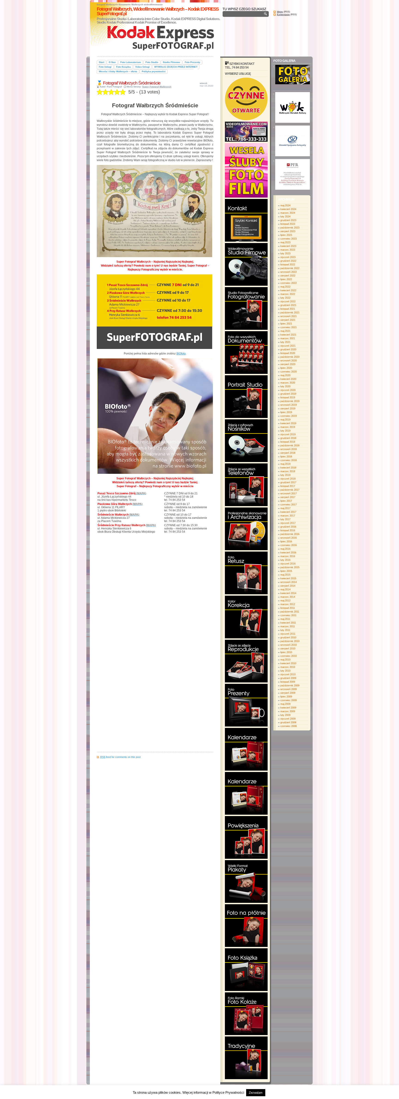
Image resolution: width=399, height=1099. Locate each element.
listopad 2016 (287, 530)
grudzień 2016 (288, 526)
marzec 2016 (287, 556)
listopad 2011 (287, 608)
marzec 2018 (287, 471)
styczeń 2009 (288, 718)
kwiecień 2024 (288, 209)
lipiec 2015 (286, 571)
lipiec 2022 (286, 279)
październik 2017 (289, 489)
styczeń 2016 (288, 563)
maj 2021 (285, 331)
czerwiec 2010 (288, 656)
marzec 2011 (287, 626)
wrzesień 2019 (288, 404)
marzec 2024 (287, 212)
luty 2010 (285, 670)
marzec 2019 (287, 427)
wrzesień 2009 (288, 689)
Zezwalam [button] (256, 1092)
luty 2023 (285, 253)
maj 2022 (285, 286)
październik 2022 (289, 268)
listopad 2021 (287, 308)
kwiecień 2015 (288, 578)
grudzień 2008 (288, 722)
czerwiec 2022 (288, 283)
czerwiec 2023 (288, 238)
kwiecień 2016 (288, 552)
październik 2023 (289, 227)
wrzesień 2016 (288, 537)
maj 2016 (285, 548)
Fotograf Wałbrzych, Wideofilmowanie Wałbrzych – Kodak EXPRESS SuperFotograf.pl (157, 11)
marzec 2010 (287, 667)
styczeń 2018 (288, 478)
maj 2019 (285, 419)
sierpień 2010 (287, 648)
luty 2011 (285, 630)
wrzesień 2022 (288, 271)
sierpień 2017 (287, 497)
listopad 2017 (287, 486)
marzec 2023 (287, 249)
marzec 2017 (287, 515)
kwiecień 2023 (288, 246)
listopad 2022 (287, 264)
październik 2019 (289, 401)
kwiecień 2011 (288, 622)
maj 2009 (285, 704)
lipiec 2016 (286, 541)
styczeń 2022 (288, 301)
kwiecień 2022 (288, 290)
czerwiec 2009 (288, 700)
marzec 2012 (287, 604)
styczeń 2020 (288, 390)
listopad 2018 (287, 441)
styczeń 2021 (288, 345)
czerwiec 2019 (288, 415)
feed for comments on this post (120, 757)
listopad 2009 (287, 681)
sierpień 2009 (287, 692)
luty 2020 (285, 386)
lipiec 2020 (286, 367)
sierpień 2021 (287, 319)
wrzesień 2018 (288, 449)
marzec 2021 (287, 338)
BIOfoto (181, 353)
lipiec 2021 (286, 323)
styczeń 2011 (287, 633)
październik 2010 (289, 641)
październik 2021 (289, 312)
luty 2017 (285, 519)
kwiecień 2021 (288, 334)
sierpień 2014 (287, 585)
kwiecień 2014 (288, 593)
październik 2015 (289, 567)
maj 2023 (285, 242)
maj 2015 (285, 574)
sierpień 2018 (287, 452)
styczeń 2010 (288, 674)
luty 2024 (285, 216)
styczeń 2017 (288, 523)
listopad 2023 (287, 223)
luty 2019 (285, 430)
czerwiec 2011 (288, 615)
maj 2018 (285, 463)
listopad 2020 (287, 353)
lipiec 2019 (286, 412)
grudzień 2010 (288, 637)
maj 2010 (285, 659)
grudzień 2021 (288, 305)
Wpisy (280, 11)
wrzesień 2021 (288, 316)
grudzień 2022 (288, 260)
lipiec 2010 (286, 652)
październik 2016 (289, 534)
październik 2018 (289, 445)
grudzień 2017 (288, 482)
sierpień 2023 (287, 231)
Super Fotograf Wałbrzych (156, 86)
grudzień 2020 (288, 349)
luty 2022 (285, 297)
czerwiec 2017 (288, 504)
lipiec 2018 (286, 456)
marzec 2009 (287, 711)
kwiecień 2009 (288, 707)
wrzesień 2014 (288, 582)
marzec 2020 (287, 382)
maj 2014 (285, 589)
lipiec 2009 (286, 696)
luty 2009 (285, 715)
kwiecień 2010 (288, 663)
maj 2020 (285, 375)
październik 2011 (289, 611)
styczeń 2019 (288, 434)
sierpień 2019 (287, 408)
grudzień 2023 (288, 220)
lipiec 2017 (286, 500)
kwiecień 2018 (288, 467)
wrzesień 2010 (288, 644)
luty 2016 (285, 560)
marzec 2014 (287, 596)
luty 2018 (285, 475)
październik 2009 (289, 685)
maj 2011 (285, 619)
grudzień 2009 (288, 678)
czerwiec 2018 (288, 460)
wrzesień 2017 (288, 493)
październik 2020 (289, 356)
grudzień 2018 (288, 438)
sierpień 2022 (287, 275)
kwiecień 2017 (288, 511)
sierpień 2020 (287, 364)
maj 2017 (285, 508)
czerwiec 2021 (288, 327)
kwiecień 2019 (288, 423)
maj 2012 (285, 600)
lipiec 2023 (286, 235)
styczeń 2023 (288, 257)
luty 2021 (285, 342)
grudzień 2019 (288, 393)
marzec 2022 (287, 294)
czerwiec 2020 (288, 371)
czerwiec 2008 (288, 726)
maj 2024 (285, 205)
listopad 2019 (287, 397)
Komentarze (283, 14)
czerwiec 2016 (288, 545)
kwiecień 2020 (288, 379)
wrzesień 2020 (288, 360)
